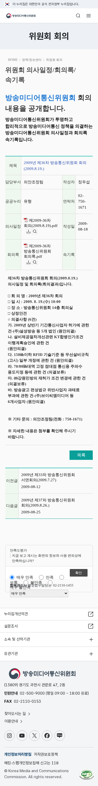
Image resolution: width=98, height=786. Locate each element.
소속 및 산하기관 (17, 639)
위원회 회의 (54, 60)
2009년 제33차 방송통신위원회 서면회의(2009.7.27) (48, 477)
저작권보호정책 (46, 754)
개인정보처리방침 (17, 754)
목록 (81, 455)
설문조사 (11, 626)
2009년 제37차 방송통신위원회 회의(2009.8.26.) (48, 502)
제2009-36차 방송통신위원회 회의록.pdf (37, 251)
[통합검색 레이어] (78, 15)
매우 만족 (24, 577)
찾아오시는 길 (15, 713)
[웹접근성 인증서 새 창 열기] (86, 772)
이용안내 (11, 721)
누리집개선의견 (16, 614)
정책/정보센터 (32, 60)
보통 (14, 582)
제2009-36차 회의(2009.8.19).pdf (40, 223)
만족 (50, 577)
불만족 (36, 582)
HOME (13, 60)
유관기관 (11, 653)
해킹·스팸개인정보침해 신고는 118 (31, 763)
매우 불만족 (20, 587)
